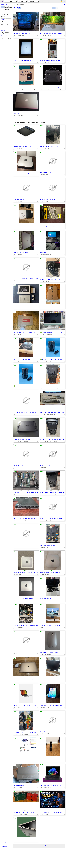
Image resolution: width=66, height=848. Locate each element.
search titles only (5, 9)
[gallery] (19, 8)
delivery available (5, 32)
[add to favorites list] (14, 35)
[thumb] (17, 8)
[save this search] (64, 5)
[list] (14, 8)
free (3, 23)
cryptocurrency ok (5, 33)
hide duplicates (5, 14)
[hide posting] (38, 35)
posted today (4, 12)
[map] (22, 8)
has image (4, 11)
